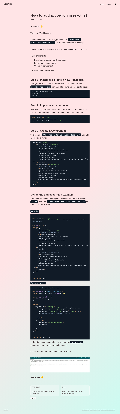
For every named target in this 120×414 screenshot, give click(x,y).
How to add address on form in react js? (43, 393)
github (6, 410)
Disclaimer (85, 410)
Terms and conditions (108, 410)
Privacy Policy (95, 410)
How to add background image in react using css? (73, 393)
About (109, 4)
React (33, 398)
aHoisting (8, 4)
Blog (102, 4)
